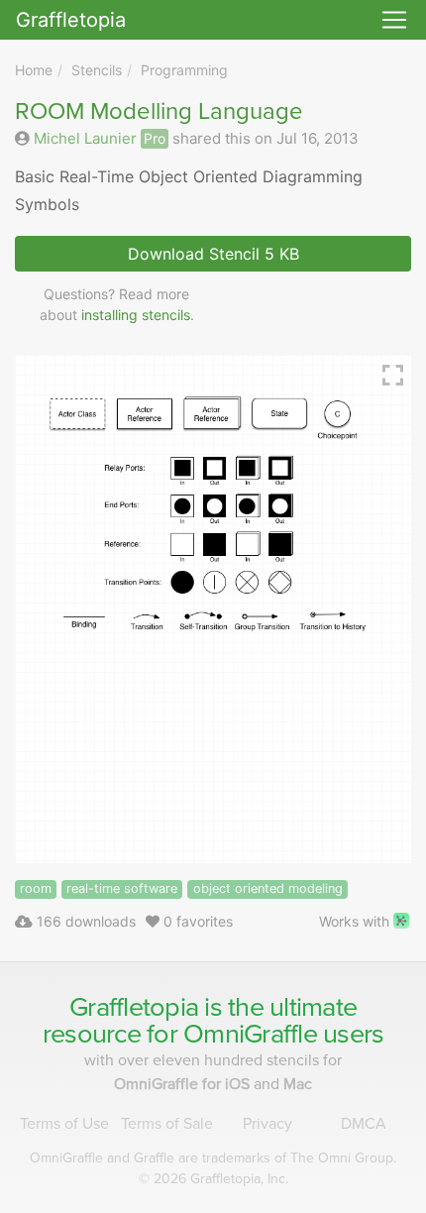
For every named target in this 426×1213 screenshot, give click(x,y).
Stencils (96, 69)
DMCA (363, 1124)
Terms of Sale (167, 1124)
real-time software (121, 888)
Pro (154, 138)
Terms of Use (64, 1124)
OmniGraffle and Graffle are (213, 1158)
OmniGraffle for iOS (184, 1084)
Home (34, 69)
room (36, 888)
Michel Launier (85, 138)
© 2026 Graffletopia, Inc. (213, 1178)
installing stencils (135, 314)
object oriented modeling (268, 888)
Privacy (267, 1124)
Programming (184, 69)
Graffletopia (71, 20)
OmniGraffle (250, 1034)
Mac (297, 1084)
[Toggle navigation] (394, 20)
